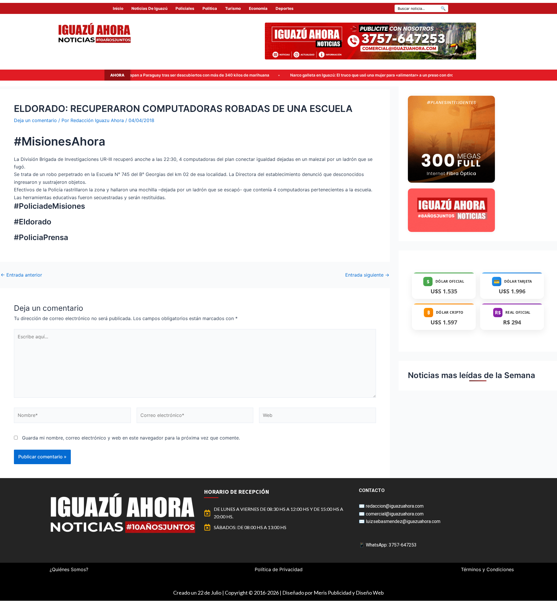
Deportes (285, 8)
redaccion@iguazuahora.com (395, 506)
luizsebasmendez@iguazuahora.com (403, 521)
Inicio (118, 8)
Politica (209, 8)
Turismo (233, 8)
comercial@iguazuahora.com (395, 514)
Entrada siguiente (367, 275)
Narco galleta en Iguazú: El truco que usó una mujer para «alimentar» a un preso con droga (317, 75)
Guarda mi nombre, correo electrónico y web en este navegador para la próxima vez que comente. (131, 438)
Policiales (185, 8)
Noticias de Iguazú (149, 8)
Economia (258, 8)
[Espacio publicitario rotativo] (370, 41)
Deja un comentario (35, 120)
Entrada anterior (21, 275)
